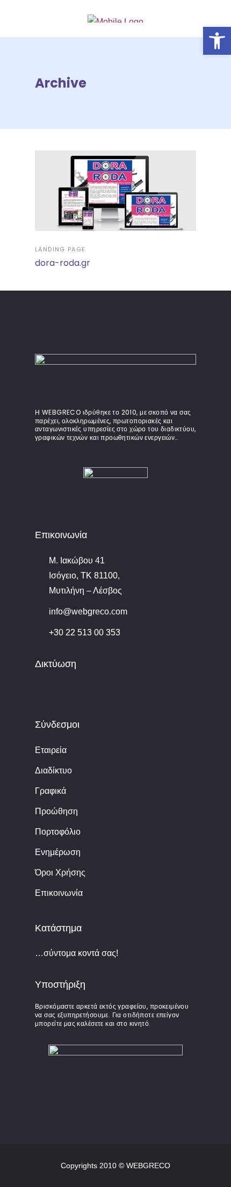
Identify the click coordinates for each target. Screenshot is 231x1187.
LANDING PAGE (60, 249)
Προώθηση (56, 811)
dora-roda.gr (62, 263)
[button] (217, 41)
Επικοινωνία (59, 893)
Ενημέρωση (58, 852)
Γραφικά (50, 790)
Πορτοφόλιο (58, 831)
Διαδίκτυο (53, 770)
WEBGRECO (148, 1165)
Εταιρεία (51, 750)
